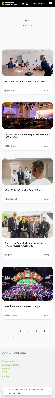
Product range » (10, 361)
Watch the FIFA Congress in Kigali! (23, 306)
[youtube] (23, 3)
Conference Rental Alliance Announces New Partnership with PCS (25, 244)
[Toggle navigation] (50, 3)
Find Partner (38, 4)
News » (5, 368)
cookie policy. (15, 393)
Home (23, 25)
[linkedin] (27, 3)
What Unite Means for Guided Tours (23, 190)
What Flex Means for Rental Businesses (25, 81)
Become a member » (12, 364)
